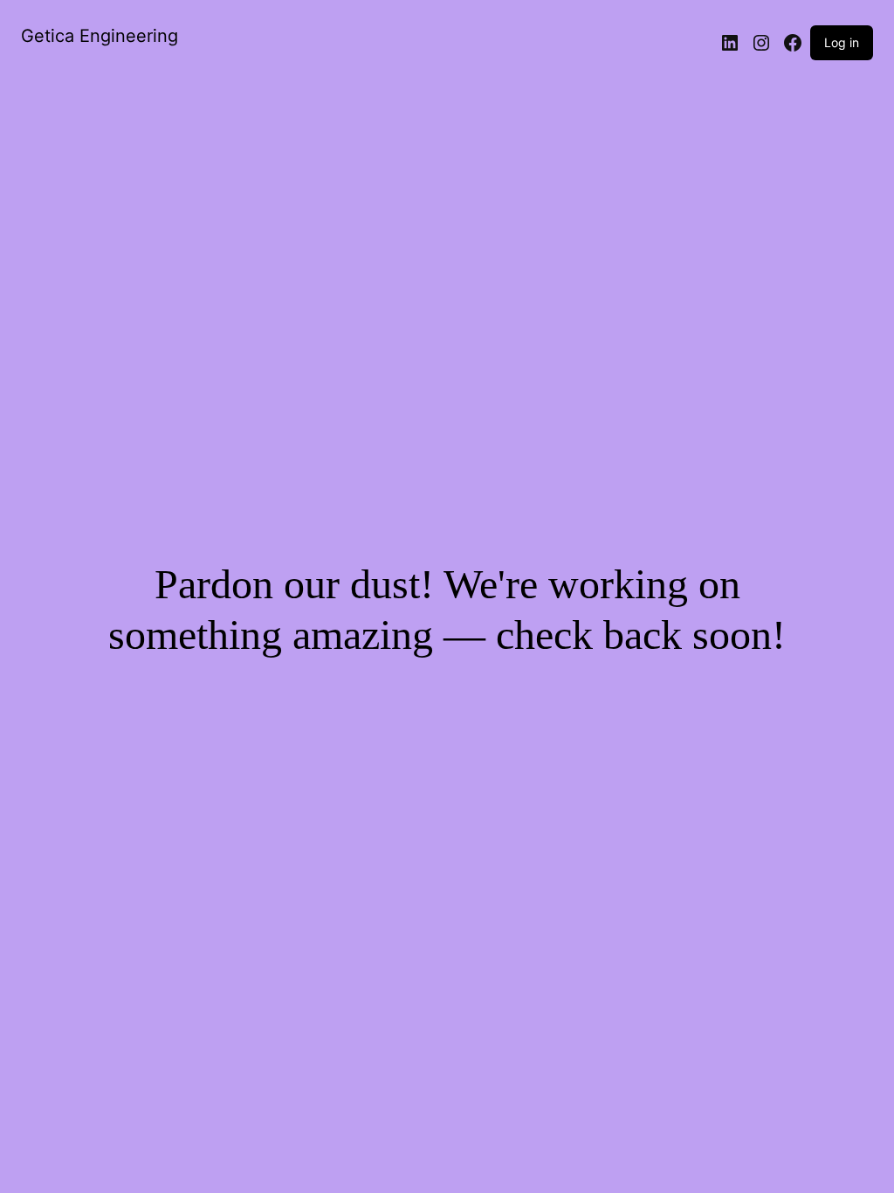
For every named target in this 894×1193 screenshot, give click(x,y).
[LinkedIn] (729, 42)
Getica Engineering (99, 35)
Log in (841, 42)
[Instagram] (761, 42)
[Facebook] (792, 42)
